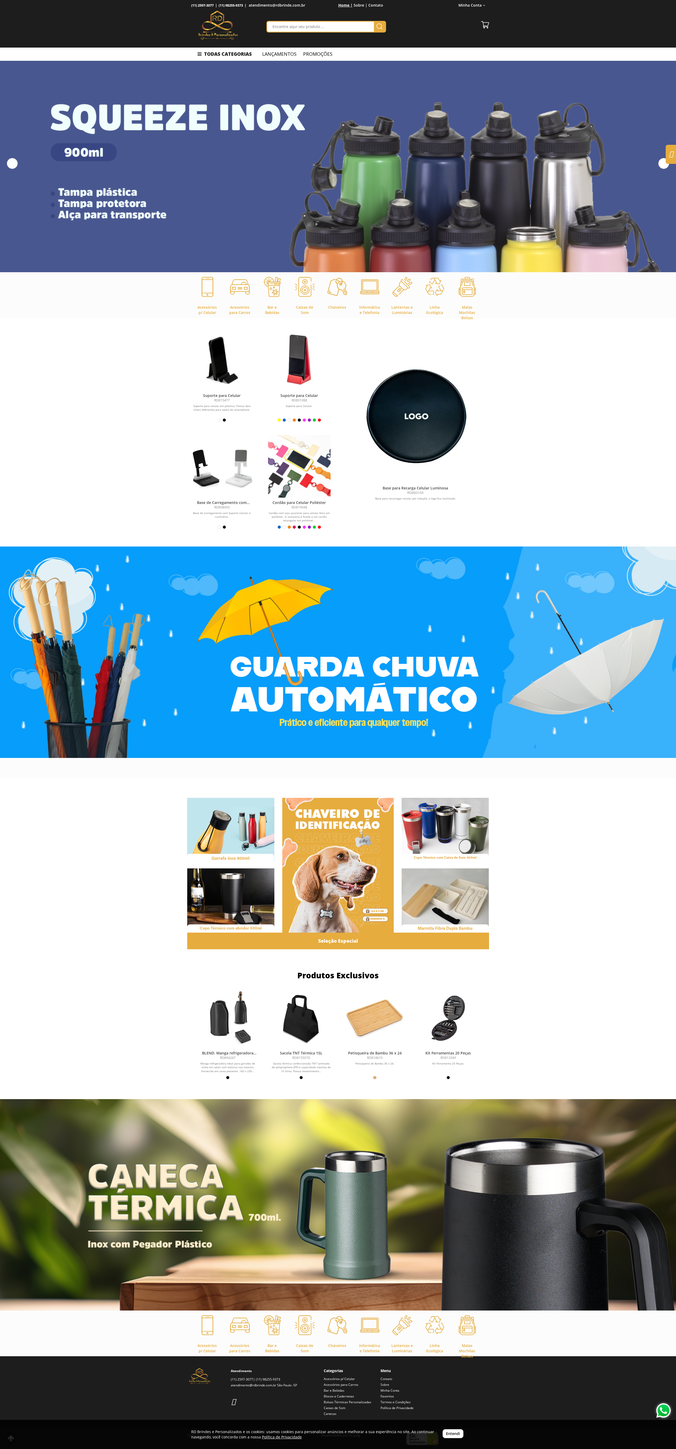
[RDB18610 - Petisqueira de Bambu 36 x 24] (375, 1018)
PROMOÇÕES (317, 54)
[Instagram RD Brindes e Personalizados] (233, 1401)
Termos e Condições (396, 1402)
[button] (12, 163)
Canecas (330, 1413)
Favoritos (387, 1396)
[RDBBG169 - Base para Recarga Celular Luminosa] (415, 417)
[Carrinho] (485, 25)
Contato (375, 5)
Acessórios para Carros (341, 1384)
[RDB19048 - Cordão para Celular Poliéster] (299, 466)
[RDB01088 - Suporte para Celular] (299, 359)
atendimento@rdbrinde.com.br (277, 5)
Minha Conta (390, 1390)
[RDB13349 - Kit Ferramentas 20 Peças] (448, 1018)
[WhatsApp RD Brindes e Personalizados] (663, 1410)
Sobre (385, 1384)
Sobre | (360, 5)
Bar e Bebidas (334, 1390)
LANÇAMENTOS (279, 54)
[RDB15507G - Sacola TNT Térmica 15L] (301, 1018)
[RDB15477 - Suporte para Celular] (222, 359)
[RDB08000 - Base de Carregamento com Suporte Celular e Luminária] (222, 466)
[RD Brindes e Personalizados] (218, 25)
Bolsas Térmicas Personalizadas (347, 1402)
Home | (345, 5)
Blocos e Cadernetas (339, 1396)
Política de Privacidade (397, 1408)
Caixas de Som (334, 1408)
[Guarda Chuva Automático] (338, 652)
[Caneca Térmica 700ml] (338, 1205)
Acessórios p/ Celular (339, 1379)
